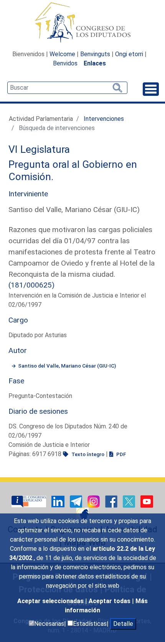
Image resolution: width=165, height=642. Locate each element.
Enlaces (95, 63)
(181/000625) (31, 285)
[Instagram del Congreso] (94, 501)
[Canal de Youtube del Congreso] (147, 501)
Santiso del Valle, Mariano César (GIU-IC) (67, 366)
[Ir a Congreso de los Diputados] (82, 22)
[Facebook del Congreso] (112, 501)
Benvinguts (95, 54)
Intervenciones (104, 118)
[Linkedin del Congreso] (59, 501)
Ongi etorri (129, 54)
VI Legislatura (39, 149)
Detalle (123, 623)
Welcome (62, 54)
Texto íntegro (87, 454)
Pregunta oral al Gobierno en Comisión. (72, 170)
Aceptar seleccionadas (51, 601)
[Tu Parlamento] (30, 501)
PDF (120, 454)
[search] (67, 88)
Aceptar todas (110, 601)
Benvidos (65, 63)
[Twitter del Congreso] (130, 501)
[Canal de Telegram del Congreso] (77, 501)
